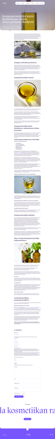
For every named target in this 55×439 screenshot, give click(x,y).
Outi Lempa (18, 26)
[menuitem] (18, 3)
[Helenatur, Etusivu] (4, 3)
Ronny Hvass (26, 107)
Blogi (23, 3)
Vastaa (15, 339)
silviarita (27, 263)
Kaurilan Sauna (16, 302)
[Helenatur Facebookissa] (52, 434)
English (42, 3)
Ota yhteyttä (4, 434)
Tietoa (33, 3)
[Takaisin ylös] (27, 428)
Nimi (15, 378)
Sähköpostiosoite (17, 383)
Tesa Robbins (26, 59)
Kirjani (18, 3)
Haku (37, 3)
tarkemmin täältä (18, 152)
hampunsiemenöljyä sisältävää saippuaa (30, 307)
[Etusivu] (28, 435)
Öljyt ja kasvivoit (5, 26)
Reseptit (28, 3)
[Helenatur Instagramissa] (50, 434)
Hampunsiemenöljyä (33, 133)
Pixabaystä (30, 59)
